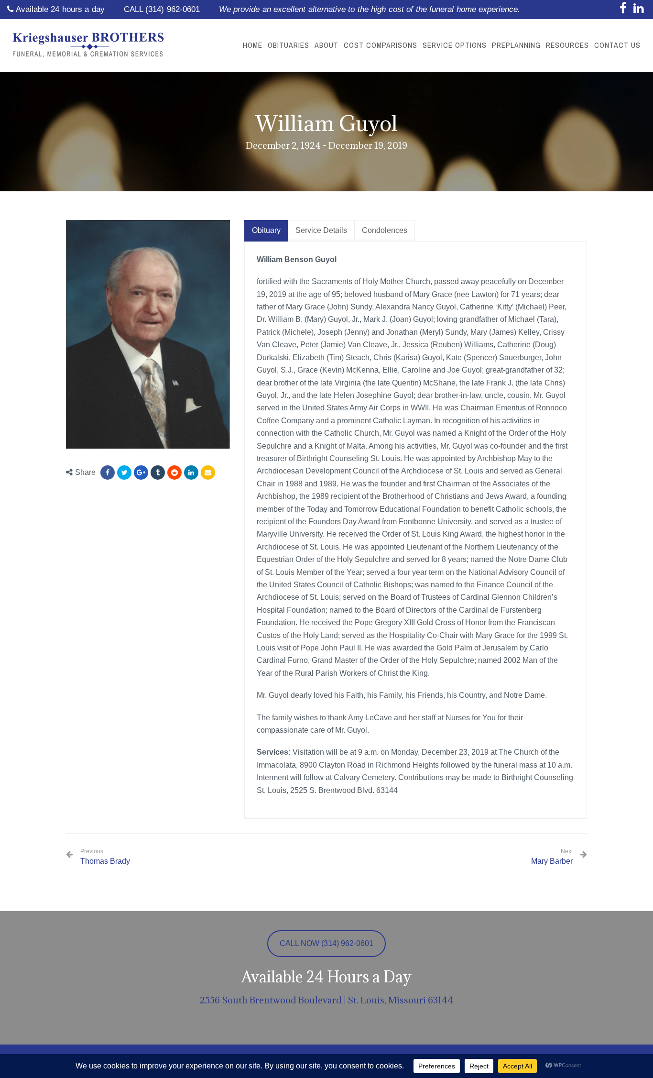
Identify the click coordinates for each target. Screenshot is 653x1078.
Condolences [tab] (384, 230)
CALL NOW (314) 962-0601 (326, 943)
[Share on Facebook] (107, 472)
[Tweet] (124, 472)
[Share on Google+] (141, 472)
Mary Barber (552, 861)
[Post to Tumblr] (158, 472)
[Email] (208, 472)
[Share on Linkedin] (174, 472)
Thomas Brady (105, 856)
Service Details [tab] (321, 230)
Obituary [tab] (266, 230)
